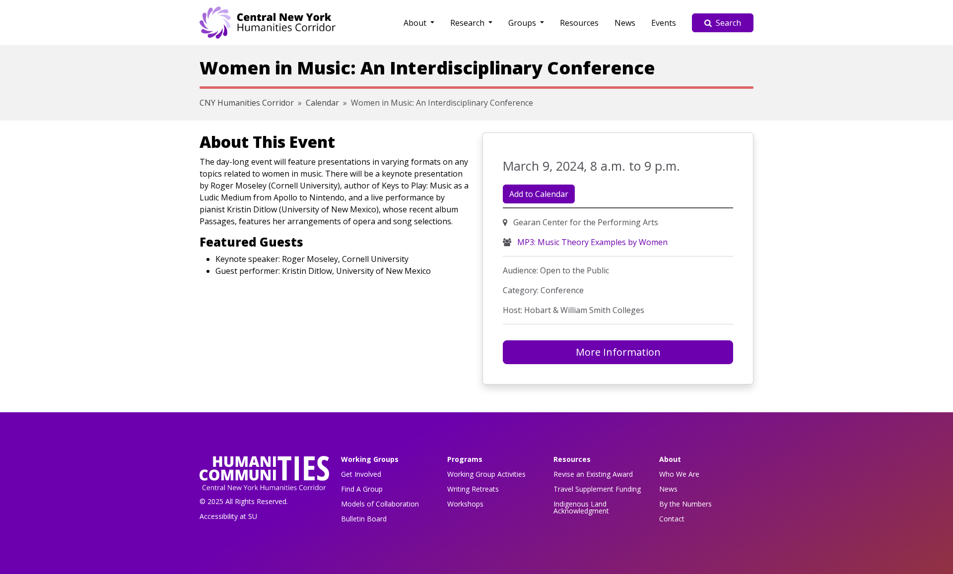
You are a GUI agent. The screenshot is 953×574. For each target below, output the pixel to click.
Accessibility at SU (228, 516)
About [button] (416, 22)
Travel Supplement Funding (597, 489)
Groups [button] (523, 22)
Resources (579, 22)
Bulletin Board (364, 518)
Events (663, 22)
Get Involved (361, 474)
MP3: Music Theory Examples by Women (591, 242)
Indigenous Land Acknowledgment (581, 507)
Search (728, 22)
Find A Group (362, 489)
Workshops (465, 504)
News (624, 22)
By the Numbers (685, 504)
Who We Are (679, 474)
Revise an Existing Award (593, 474)
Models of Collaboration (380, 504)
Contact (671, 518)
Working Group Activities (486, 474)
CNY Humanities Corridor (247, 102)
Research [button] (468, 22)
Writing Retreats (473, 489)
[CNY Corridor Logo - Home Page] (264, 476)
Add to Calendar (538, 194)
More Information (618, 352)
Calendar (322, 102)
